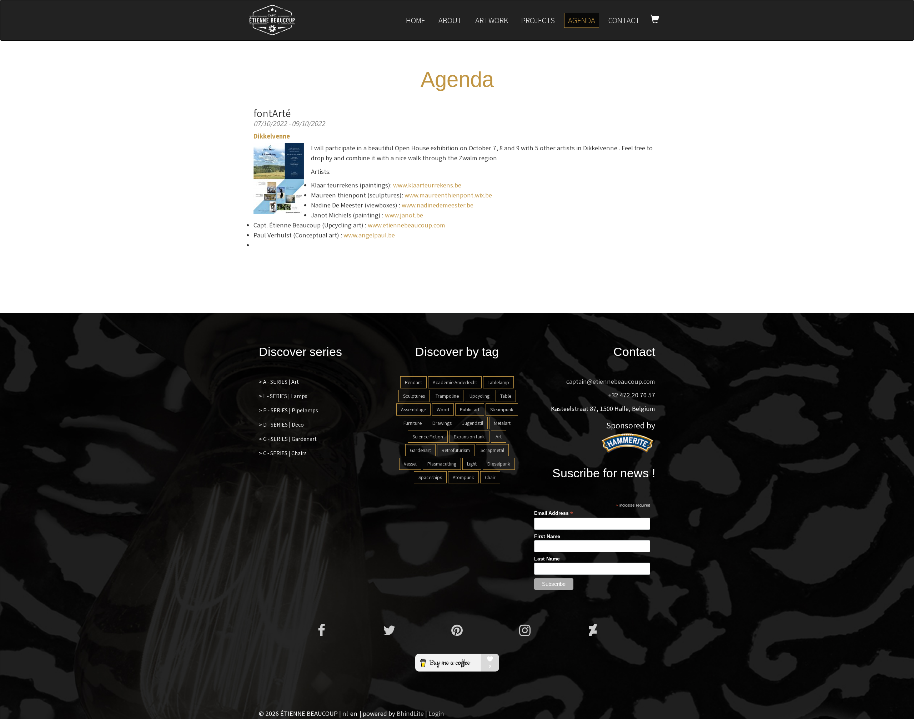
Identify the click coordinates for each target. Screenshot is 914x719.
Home (415, 20)
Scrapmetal (492, 450)
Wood (443, 409)
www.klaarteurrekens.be (427, 185)
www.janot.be (404, 215)
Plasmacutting (441, 464)
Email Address (553, 513)
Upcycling (479, 396)
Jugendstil (472, 423)
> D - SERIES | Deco (281, 424)
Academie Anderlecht (455, 382)
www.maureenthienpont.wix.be (448, 195)
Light (472, 464)
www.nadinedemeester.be (437, 205)
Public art (469, 409)
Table (505, 396)
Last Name (547, 559)
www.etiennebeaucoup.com (406, 225)
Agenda (581, 20)
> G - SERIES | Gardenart (288, 439)
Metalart (502, 423)
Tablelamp (498, 382)
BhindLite (410, 713)
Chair (490, 477)
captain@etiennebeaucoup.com (610, 381)
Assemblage (413, 409)
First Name (547, 536)
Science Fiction (427, 436)
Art (499, 436)
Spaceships (430, 477)
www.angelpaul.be (369, 235)
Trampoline (447, 396)
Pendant (413, 382)
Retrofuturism (456, 450)
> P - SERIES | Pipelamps (288, 410)
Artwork (491, 20)
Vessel (410, 464)
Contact (624, 20)
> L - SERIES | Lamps (283, 396)
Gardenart (420, 450)
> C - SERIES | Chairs (283, 453)
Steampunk (501, 409)
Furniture (412, 423)
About (450, 20)
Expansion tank (469, 436)
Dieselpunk (498, 464)
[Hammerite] (628, 442)
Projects (538, 20)
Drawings (442, 423)
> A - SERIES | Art (279, 382)
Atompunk (463, 477)
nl (345, 713)
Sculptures (414, 396)
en (353, 713)
